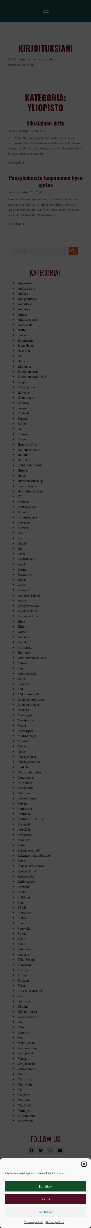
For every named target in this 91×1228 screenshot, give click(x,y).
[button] (84, 1164)
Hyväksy (45, 1186)
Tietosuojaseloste (33, 1222)
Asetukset (45, 1211)
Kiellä (45, 1199)
